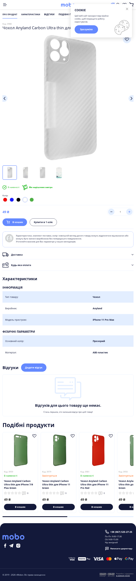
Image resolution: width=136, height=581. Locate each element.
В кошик (17, 222)
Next (131, 98)
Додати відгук (33, 367)
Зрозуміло (86, 29)
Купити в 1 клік (43, 222)
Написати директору (121, 548)
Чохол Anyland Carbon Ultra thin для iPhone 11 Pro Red (94, 484)
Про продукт (9, 14)
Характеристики (30, 14)
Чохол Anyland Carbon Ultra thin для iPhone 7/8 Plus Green (18, 484)
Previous (4, 98)
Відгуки (49, 14)
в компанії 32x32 (123, 575)
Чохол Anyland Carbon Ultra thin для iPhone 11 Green (56, 484)
